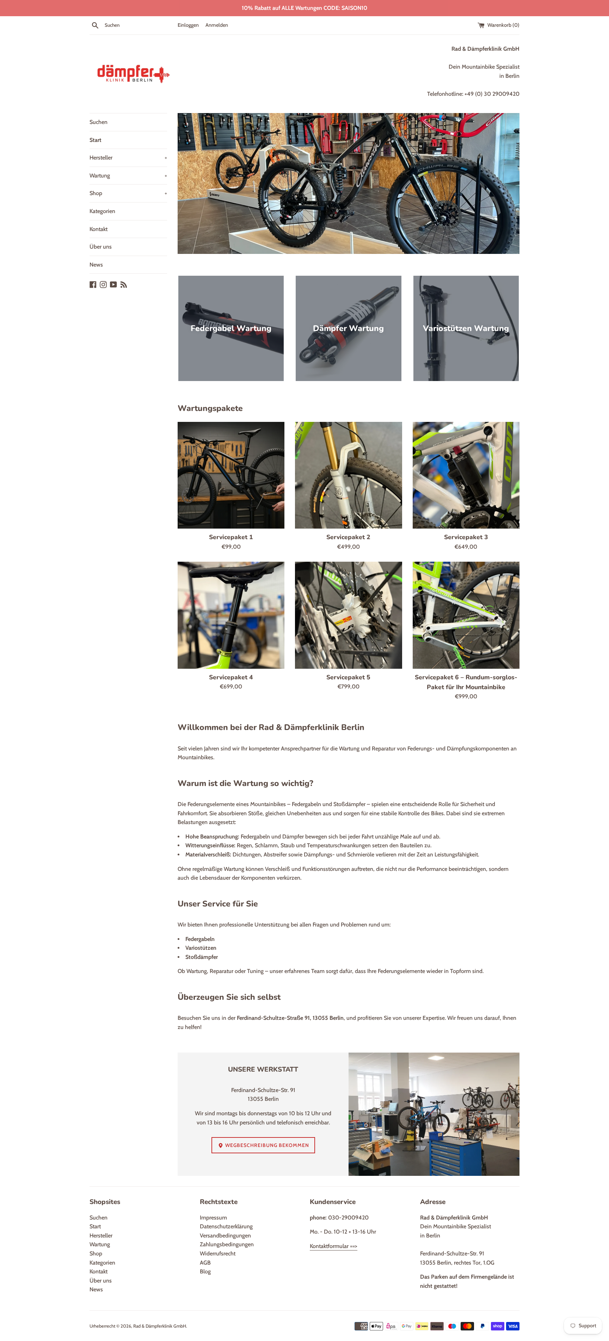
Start (96, 140)
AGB (205, 1262)
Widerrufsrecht (217, 1253)
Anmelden (216, 25)
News (96, 264)
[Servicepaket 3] (466, 475)
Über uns (101, 246)
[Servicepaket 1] (231, 475)
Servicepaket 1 (231, 537)
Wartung (128, 175)
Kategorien (102, 211)
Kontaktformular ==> (333, 1246)
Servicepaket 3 (466, 537)
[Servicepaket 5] (348, 615)
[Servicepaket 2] (348, 475)
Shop (128, 193)
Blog (205, 1271)
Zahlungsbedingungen (227, 1244)
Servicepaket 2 (348, 537)
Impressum (213, 1217)
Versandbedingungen (225, 1235)
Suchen (98, 122)
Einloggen (188, 25)
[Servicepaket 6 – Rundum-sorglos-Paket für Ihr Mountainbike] (466, 615)
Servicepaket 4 (231, 677)
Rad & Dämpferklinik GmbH (159, 1326)
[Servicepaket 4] (231, 615)
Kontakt (98, 229)
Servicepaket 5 (348, 677)
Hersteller (128, 157)
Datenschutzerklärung (226, 1226)
